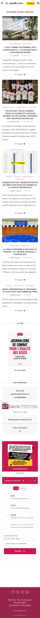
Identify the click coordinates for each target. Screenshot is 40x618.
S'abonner (31, 3)
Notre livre (12, 600)
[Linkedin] (27, 592)
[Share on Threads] (22, 75)
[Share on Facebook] (15, 75)
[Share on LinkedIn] (19, 75)
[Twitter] (17, 592)
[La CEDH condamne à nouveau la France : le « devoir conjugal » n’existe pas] (20, 230)
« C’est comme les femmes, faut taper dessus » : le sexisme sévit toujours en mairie (20, 49)
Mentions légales (20, 602)
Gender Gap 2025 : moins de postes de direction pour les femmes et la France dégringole (20, 185)
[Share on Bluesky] (24, 75)
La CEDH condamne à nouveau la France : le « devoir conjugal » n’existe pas (20, 251)
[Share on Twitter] (17, 75)
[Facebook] (12, 592)
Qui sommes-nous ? (24, 600)
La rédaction (15, 55)
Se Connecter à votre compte (20, 605)
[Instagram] (22, 592)
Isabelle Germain (14, 121)
